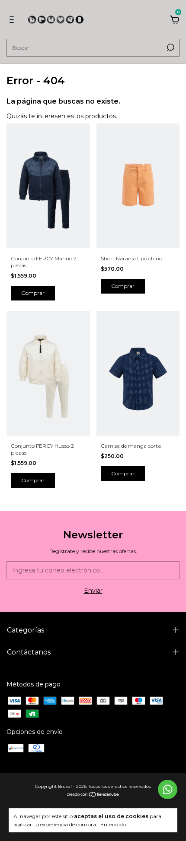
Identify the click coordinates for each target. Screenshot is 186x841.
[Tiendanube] (93, 795)
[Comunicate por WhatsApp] (167, 789)
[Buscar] (169, 47)
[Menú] (13, 21)
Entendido (113, 824)
